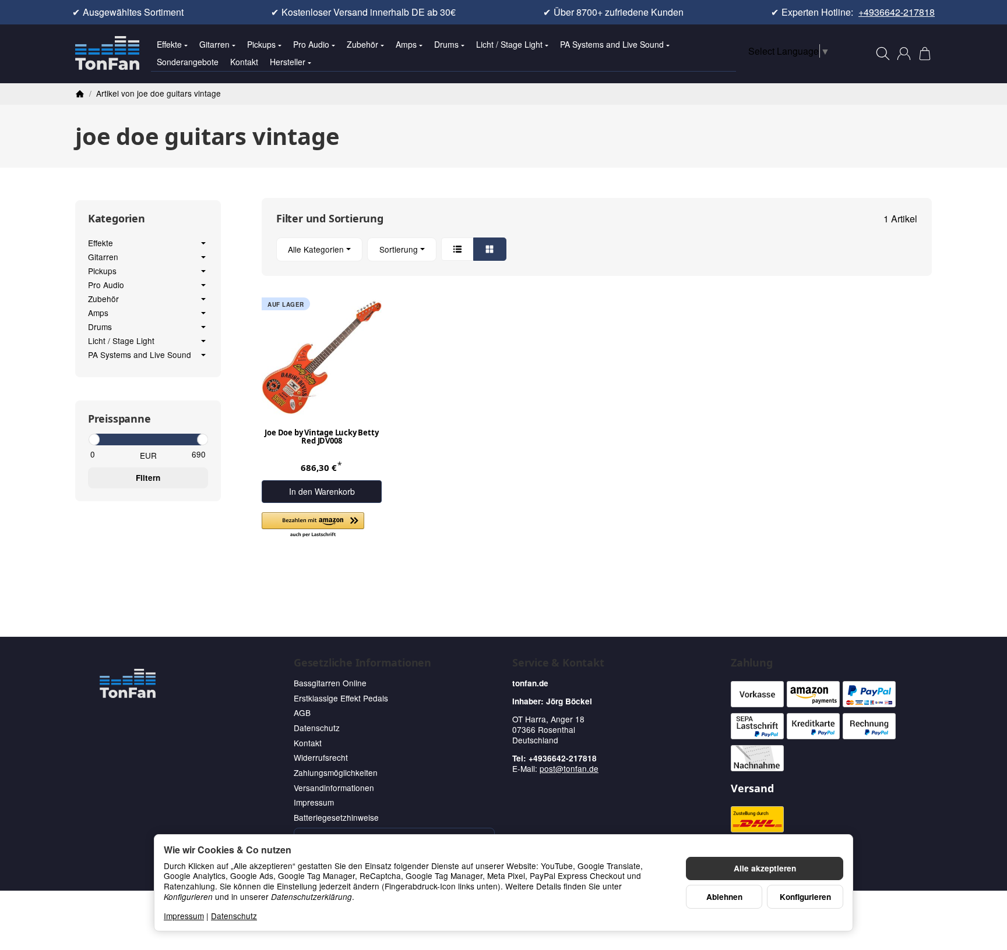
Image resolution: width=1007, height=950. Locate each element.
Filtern (148, 477)
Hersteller (287, 62)
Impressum (184, 915)
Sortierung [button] (398, 249)
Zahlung (752, 663)
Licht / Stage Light (509, 44)
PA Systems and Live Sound (612, 44)
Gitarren (214, 44)
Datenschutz (234, 915)
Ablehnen (724, 896)
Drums (446, 44)
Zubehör (362, 44)
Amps (406, 44)
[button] (596, 249)
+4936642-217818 (896, 12)
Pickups (261, 44)
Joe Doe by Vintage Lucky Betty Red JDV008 (321, 437)
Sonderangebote (188, 62)
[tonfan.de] (127, 683)
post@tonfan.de (569, 768)
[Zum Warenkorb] (925, 54)
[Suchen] (883, 54)
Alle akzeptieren (765, 868)
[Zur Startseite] (107, 53)
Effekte (169, 44)
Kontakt (244, 62)
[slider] (93, 439)
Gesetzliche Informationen (362, 663)
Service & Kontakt (558, 663)
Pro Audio (311, 44)
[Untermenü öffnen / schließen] (203, 243)
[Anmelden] (904, 54)
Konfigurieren (805, 896)
